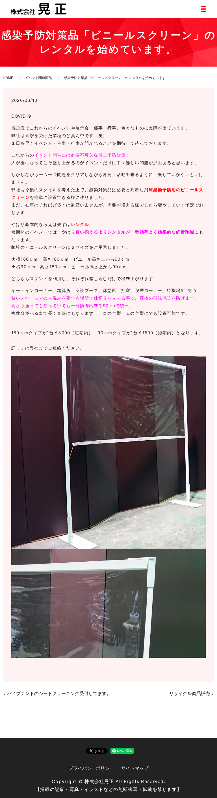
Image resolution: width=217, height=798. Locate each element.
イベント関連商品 (38, 78)
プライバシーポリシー (91, 768)
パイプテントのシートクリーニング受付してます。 (59, 693)
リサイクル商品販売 (189, 693)
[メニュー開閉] (203, 9)
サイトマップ (134, 768)
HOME (8, 78)
